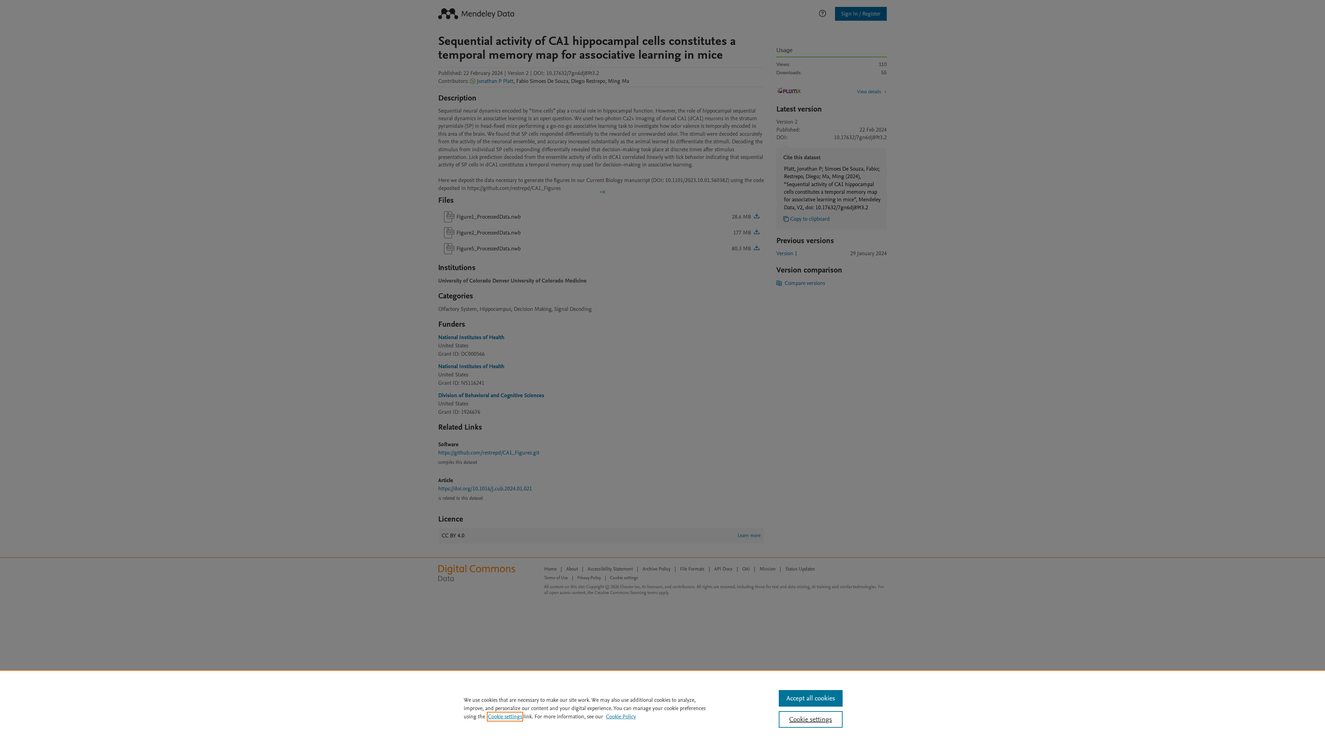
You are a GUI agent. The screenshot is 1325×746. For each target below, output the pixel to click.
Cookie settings (505, 716)
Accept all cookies (810, 698)
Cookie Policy (621, 716)
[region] (662, 708)
